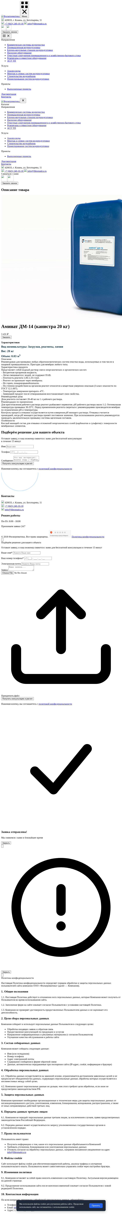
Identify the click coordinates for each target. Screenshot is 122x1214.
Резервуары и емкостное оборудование (26, 58)
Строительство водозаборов (21, 76)
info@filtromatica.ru (14, 509)
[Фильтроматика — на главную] (10, 16)
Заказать (6, 337)
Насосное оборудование (19, 53)
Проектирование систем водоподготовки (28, 79)
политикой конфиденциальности (55, 468)
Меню (24, 16)
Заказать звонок (9, 32)
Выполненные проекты (19, 89)
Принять (96, 1205)
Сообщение (7, 460)
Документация (8, 94)
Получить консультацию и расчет (17, 699)
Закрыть (6, 843)
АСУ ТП (11, 61)
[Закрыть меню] (23, 100)
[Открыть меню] (6, 36)
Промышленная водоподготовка (23, 47)
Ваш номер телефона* (12, 558)
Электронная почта (11, 563)
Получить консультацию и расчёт (17, 463)
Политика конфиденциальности (88, 536)
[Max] (4, 29)
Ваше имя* (6, 552)
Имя (3, 446)
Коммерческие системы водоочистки (26, 45)
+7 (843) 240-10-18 (14, 506)
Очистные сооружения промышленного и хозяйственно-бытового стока (44, 55)
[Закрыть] (2, 539)
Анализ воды (14, 71)
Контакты (6, 96)
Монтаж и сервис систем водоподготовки (28, 73)
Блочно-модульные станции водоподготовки (30, 50)
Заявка (4, 570)
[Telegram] (9, 29)
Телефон (5, 452)
